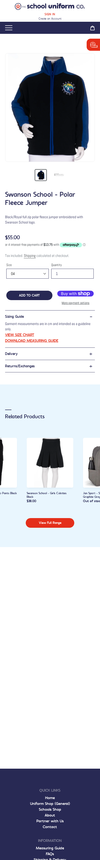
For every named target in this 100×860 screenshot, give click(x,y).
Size (9, 265)
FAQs (50, 853)
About (50, 815)
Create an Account (50, 19)
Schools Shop (50, 809)
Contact (50, 826)
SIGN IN (50, 14)
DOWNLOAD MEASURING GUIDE (31, 340)
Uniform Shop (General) (50, 803)
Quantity (56, 265)
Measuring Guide (50, 848)
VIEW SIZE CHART (19, 334)
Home (50, 797)
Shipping (30, 255)
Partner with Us (50, 821)
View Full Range (50, 522)
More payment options (75, 303)
